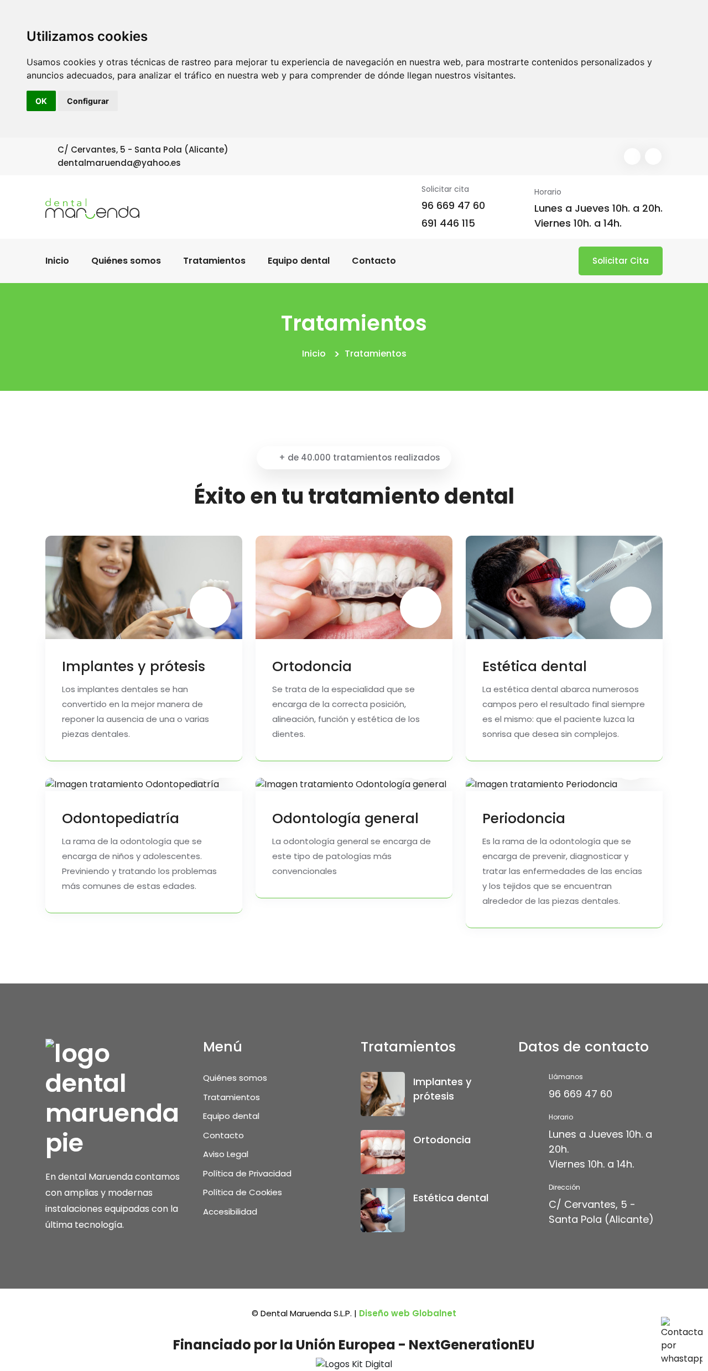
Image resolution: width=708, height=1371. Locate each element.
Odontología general (345, 818)
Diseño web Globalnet (407, 1313)
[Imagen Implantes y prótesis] (383, 1094)
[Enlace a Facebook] (632, 156)
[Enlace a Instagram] (653, 156)
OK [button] (41, 101)
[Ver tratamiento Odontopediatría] (132, 785)
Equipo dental (299, 260)
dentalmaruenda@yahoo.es (119, 163)
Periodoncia (523, 818)
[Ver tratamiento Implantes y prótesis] (143, 587)
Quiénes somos (126, 260)
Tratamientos (214, 260)
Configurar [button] (88, 101)
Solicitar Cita (620, 260)
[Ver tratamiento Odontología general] (351, 785)
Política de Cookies (242, 1192)
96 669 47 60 (453, 205)
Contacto (374, 260)
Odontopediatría (120, 818)
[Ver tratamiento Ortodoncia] (354, 587)
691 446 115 (448, 223)
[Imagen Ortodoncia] (383, 1152)
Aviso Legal (225, 1154)
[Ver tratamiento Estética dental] (564, 587)
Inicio (57, 260)
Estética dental (534, 666)
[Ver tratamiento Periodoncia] (541, 785)
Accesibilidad (230, 1211)
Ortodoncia (312, 666)
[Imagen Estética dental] (383, 1210)
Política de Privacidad (247, 1173)
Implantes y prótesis (133, 666)
